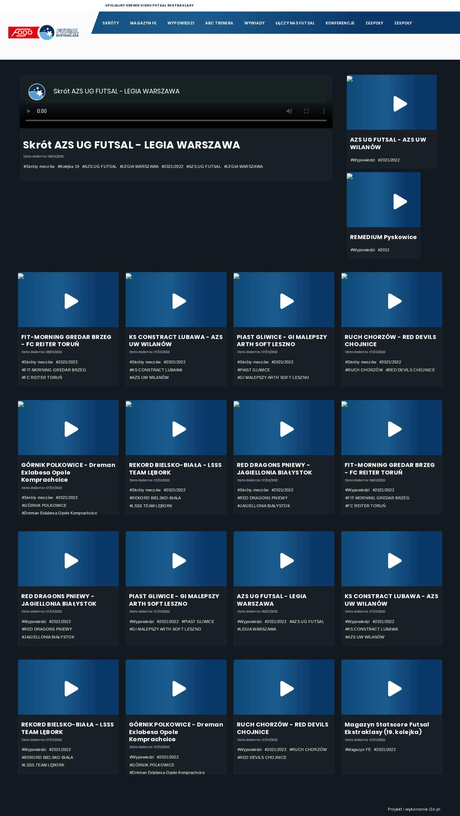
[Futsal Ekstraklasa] (45, 35)
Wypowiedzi (180, 23)
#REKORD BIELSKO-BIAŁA (155, 498)
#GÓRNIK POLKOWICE (44, 505)
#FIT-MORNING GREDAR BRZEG (54, 370)
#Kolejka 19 (68, 166)
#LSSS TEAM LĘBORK (151, 506)
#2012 (384, 250)
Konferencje (340, 23)
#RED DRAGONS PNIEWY (263, 498)
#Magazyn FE (358, 749)
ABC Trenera (219, 23)
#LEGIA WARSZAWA (139, 166)
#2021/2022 (172, 166)
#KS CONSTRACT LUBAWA (156, 370)
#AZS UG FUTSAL (99, 166)
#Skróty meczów (39, 166)
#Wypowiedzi (363, 160)
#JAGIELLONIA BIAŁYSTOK (264, 506)
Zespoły (374, 23)
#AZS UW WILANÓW (149, 377)
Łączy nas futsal (295, 23)
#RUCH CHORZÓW (364, 370)
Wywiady (254, 23)
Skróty (110, 23)
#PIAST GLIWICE (254, 370)
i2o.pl (434, 809)
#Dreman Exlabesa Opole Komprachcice (59, 513)
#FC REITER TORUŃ (42, 377)
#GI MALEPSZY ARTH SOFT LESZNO (273, 377)
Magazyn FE (143, 23)
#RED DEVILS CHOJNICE (410, 370)
